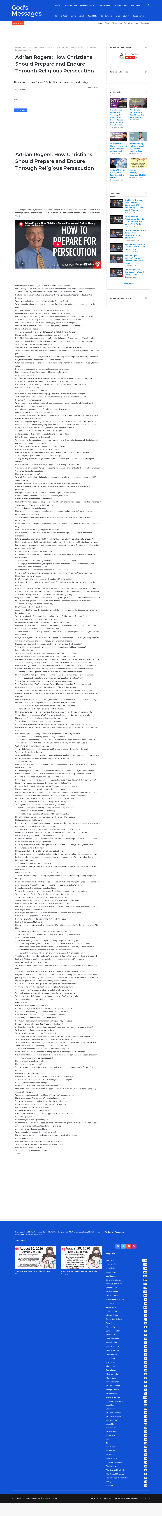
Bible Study (110, 1451)
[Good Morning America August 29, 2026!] (81, 1257)
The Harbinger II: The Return (117, 1478)
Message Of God (51, 1498)
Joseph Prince (111, 1311)
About (107, 23)
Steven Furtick (111, 1335)
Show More (128, 283)
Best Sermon (104, 5)
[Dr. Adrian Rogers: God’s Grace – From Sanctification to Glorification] (116, 233)
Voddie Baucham (112, 1382)
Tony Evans (110, 1323)
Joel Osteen (136, 5)
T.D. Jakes (110, 1303)
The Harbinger (111, 1466)
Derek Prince (111, 1370)
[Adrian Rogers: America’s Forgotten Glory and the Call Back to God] (116, 259)
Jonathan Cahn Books (114, 1462)
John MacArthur (112, 1339)
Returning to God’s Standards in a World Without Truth (134, 272)
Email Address (20, 90)
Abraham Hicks (112, 1374)
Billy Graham (111, 1428)
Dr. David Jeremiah (113, 1413)
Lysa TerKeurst (112, 1458)
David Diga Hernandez (115, 1299)
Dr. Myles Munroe (113, 1386)
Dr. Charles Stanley (113, 1280)
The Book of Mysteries (115, 1474)
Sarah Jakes (111, 1435)
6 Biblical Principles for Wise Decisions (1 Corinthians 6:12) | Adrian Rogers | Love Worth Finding (135, 205)
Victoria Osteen (112, 1315)
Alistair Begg (111, 1378)
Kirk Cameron (106, 16)
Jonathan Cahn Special (115, 1401)
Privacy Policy (117, 23)
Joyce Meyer (138, 16)
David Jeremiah (77, 16)
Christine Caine (112, 1366)
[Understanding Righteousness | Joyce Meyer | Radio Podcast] (138, 136)
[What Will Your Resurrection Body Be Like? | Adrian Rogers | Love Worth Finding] (116, 219)
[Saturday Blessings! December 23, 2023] (138, 163)
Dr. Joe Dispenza (112, 1394)
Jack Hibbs (92, 16)
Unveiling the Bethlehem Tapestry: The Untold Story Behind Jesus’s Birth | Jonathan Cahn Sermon (117, 117)
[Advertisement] (81, 33)
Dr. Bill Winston (112, 1292)
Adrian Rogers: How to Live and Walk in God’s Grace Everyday (135, 246)
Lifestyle (109, 1485)
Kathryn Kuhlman (112, 1390)
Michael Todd (111, 1343)
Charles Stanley (123, 16)
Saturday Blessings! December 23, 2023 (138, 172)
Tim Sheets (110, 1327)
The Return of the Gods (115, 1470)
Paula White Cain (112, 1346)
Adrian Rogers (39, 47)
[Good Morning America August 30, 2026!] (35, 1257)
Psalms (109, 1455)
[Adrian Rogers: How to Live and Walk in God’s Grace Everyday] (116, 247)
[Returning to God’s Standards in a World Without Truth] (116, 272)
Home (57, 5)
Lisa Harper (110, 1362)
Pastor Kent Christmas (114, 1319)
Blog (107, 1443)
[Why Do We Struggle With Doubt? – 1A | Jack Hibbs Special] (138, 103)
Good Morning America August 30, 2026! (32, 1271)
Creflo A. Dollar (112, 1296)
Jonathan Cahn (120, 5)
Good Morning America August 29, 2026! (79, 1271)
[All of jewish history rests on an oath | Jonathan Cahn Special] (118, 136)
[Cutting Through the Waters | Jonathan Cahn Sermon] (118, 163)
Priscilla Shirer (61, 16)
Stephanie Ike (111, 1354)
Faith (108, 1439)
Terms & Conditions (131, 23)
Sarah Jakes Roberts (114, 1284)
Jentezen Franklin (113, 1331)
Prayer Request (70, 5)
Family (108, 1482)
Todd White (110, 1358)
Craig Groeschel (112, 1350)
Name (16, 100)
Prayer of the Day (87, 5)
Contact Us (145, 23)
